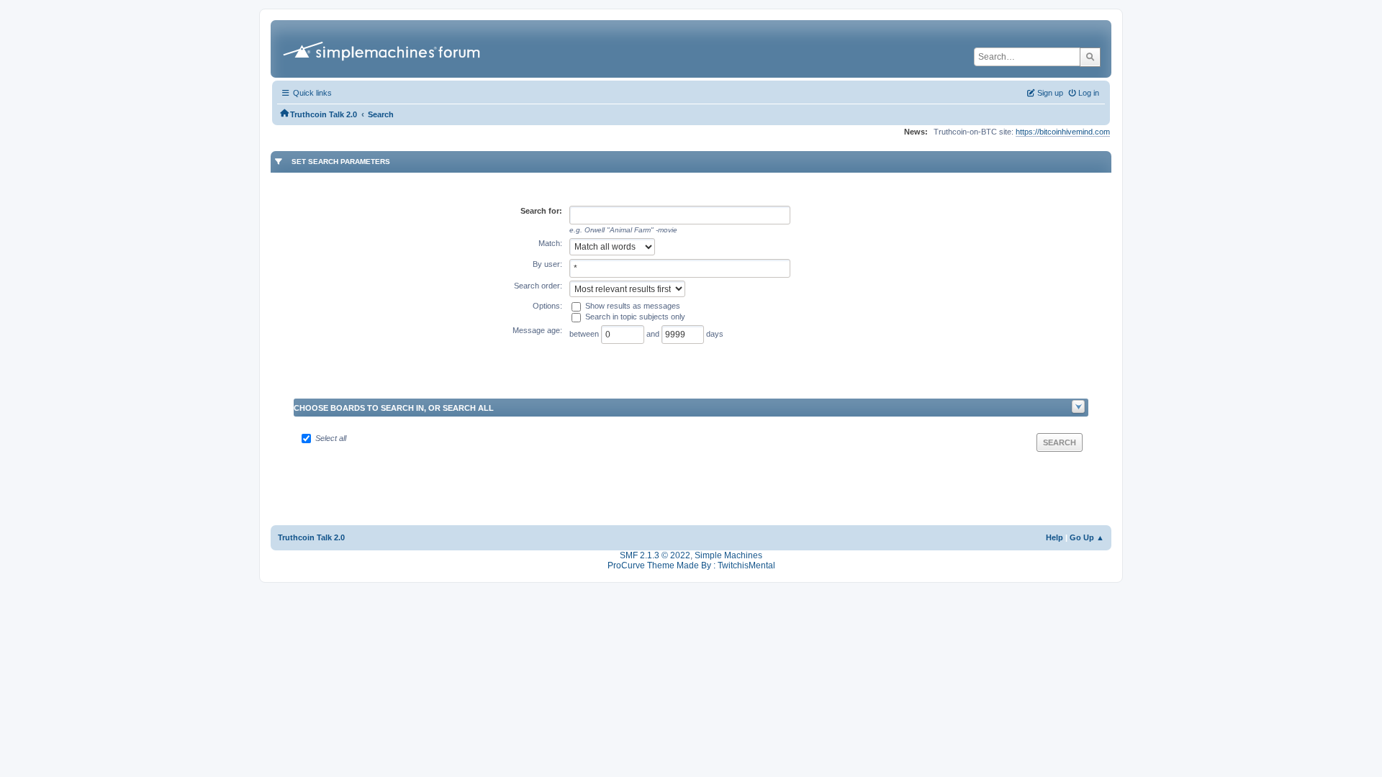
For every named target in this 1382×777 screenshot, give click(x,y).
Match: (550, 243)
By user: (547, 264)
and (653, 334)
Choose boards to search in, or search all (394, 408)
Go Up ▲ (1087, 537)
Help (1054, 537)
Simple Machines (728, 555)
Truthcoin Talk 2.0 (311, 537)
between (585, 334)
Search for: (541, 210)
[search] (1090, 56)
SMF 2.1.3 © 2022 (655, 555)
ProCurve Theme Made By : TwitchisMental (691, 565)
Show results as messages (632, 305)
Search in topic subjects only (635, 316)
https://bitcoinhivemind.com (1063, 131)
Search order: (538, 285)
